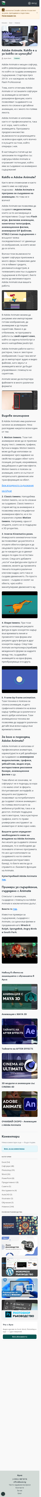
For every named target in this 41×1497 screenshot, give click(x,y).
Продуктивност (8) (10, 1182)
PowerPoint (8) (8, 1178)
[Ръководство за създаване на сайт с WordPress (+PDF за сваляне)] (20, 1267)
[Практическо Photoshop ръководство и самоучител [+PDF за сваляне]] (20, 1309)
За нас (19, 1490)
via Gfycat (7, 490)
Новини (17, 23)
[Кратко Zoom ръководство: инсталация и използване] (20, 1246)
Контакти (20, 1487)
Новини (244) (8, 1206)
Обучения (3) (7, 1202)
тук (4, 879)
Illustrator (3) (7, 1198)
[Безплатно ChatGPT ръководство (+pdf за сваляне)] (20, 1225)
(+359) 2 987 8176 (19, 1479)
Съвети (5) (6, 1186)
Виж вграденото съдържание (18, 485)
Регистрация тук (9, 16)
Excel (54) (6, 1162)
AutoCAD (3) (7, 1194)
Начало (4, 23)
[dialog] (3, 1494)
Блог (10, 23)
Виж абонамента (19, 1337)
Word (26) (6, 1174)
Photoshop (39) (8, 1170)
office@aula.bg (19, 1482)
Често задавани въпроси (20, 1485)
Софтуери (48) (8, 1166)
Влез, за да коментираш (14, 1149)
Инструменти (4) (9, 1190)
